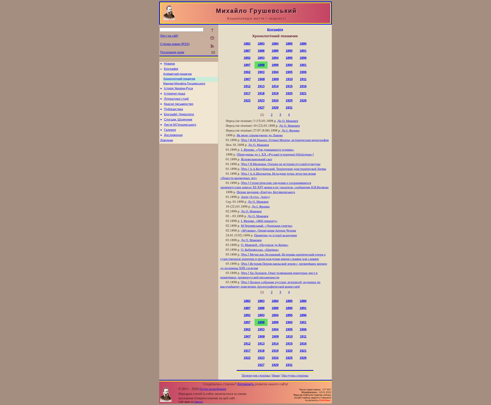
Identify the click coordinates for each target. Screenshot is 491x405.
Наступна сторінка (295, 375)
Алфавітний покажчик (177, 73)
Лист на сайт (169, 35)
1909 (275, 79)
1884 (275, 44)
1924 (275, 100)
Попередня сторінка (256, 375)
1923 (261, 100)
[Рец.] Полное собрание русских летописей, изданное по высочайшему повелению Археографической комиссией (270, 284)
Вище (276, 375)
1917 (247, 93)
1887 (247, 51)
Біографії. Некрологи (179, 114)
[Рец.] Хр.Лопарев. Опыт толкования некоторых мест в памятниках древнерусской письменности (268, 275)
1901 (303, 65)
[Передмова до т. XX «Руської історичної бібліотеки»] (275, 154)
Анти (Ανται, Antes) (255, 197)
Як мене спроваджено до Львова (260, 135)
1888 (261, 51)
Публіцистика (173, 109)
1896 (303, 58)
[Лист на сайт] (212, 38)
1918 (261, 93)
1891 (303, 51)
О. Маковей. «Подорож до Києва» (264, 245)
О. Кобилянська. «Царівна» (260, 249)
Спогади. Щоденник (178, 119)
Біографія (171, 68)
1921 (303, 93)
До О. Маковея (287, 120)
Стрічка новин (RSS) (174, 44)
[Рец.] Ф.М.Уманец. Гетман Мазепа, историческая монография (285, 140)
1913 (261, 86)
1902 (247, 72)
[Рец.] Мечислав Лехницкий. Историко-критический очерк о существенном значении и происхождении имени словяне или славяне (273, 256)
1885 (289, 44)
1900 (289, 65)
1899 (275, 65)
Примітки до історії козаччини (275, 235)
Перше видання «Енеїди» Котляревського (266, 192)
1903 (261, 72)
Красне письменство (178, 104)
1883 (261, 44)
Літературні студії (176, 98)
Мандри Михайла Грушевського (184, 83)
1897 (247, 65)
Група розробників (212, 389)
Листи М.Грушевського (180, 124)
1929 (275, 107)
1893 (261, 58)
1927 (261, 107)
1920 (289, 93)
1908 (261, 79)
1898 (261, 65)
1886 (303, 44)
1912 (247, 86)
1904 (275, 72)
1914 (275, 86)
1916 (303, 86)
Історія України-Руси (178, 88)
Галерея (170, 130)
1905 (289, 72)
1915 (289, 86)
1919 (275, 93)
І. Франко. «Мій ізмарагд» (259, 221)
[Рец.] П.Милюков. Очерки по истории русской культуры (280, 164)
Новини (169, 63)
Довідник (166, 140)
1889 (275, 51)
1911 (303, 79)
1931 (289, 107)
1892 (247, 58)
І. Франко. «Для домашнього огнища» (267, 149)
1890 (289, 51)
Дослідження (173, 135)
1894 (275, 58)
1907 (247, 79)
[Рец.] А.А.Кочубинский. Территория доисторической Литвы (283, 168)
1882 (247, 44)
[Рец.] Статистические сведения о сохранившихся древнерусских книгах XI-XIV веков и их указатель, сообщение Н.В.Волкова (274, 185)
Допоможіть (245, 384)
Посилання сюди (172, 52)
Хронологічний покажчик (179, 78)
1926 (303, 100)
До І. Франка (291, 130)
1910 (289, 79)
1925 (289, 100)
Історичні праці (174, 93)
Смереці (198, 402)
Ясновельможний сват (256, 159)
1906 (303, 72)
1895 (289, 58)
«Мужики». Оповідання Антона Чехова (268, 230)
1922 (247, 100)
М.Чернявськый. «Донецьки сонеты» (267, 225)
